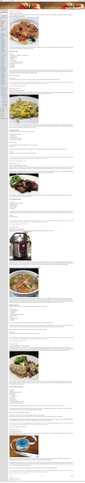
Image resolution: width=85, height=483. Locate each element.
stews (23, 86)
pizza (2, 65)
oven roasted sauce (12, 126)
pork (16, 224)
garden (2, 57)
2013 (2, 86)
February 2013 (4, 95)
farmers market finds (4, 53)
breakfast (2, 41)
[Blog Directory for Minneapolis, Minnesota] (4, 118)
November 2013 (4, 87)
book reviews (3, 39)
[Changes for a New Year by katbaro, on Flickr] (24, 457)
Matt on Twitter (3, 30)
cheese (2, 43)
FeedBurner (5, 17)
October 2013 (4, 88)
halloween (2, 59)
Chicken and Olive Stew (15, 13)
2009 (2, 110)
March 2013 (3, 94)
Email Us (2, 19)
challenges (2, 42)
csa (1, 48)
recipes (2, 70)
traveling (2, 80)
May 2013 (3, 92)
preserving (2, 67)
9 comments (21, 340)
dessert (2, 50)
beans (13, 341)
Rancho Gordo (44, 298)
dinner (17, 86)
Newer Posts (11, 475)
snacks (2, 78)
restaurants (2, 71)
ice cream (2, 61)
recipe (20, 86)
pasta (2, 64)
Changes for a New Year (15, 431)
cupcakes (2, 49)
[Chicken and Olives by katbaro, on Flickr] (24, 45)
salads (2, 72)
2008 (2, 111)
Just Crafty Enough (3, 28)
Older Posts (72, 475)
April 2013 (3, 93)
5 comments (21, 85)
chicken (13, 86)
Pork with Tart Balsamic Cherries (18, 165)
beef (1, 37)
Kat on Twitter (3, 29)
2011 (2, 108)
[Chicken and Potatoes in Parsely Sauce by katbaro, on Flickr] (24, 380)
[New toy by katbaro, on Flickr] (20, 260)
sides (26, 427)
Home (42, 475)
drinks (2, 51)
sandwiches (2, 73)
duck (2, 52)
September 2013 (4, 89)
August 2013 (4, 90)
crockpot (2, 47)
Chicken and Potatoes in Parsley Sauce (19, 346)
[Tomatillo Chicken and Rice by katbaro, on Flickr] (24, 123)
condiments (2, 46)
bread (2, 40)
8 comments (22, 473)
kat (2, 116)
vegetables (2, 82)
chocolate (2, 45)
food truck (2, 56)
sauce (22, 224)
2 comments (22, 223)
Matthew (3, 115)
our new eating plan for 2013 (24, 347)
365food (2, 33)
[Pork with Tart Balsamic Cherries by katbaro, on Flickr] (24, 193)
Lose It (31, 459)
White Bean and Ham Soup (16, 229)
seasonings (2, 76)
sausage (2, 75)
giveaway (2, 58)
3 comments (21, 160)
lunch (2, 63)
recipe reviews (3, 69)
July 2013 (3, 91)
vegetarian (2, 83)
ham (16, 341)
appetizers (2, 34)
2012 (2, 107)
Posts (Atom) (16, 478)
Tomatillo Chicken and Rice (17, 90)
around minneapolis (4, 35)
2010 (2, 109)
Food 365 (2, 55)
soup (21, 341)
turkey (2, 81)
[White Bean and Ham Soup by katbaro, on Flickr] (24, 297)
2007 (2, 112)
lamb (2, 62)
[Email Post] (25, 85)
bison (2, 38)
